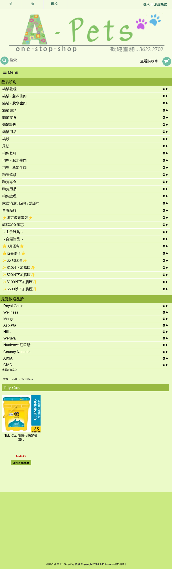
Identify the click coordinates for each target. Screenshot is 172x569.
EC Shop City (67, 564)
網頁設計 (51, 564)
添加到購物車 (21, 463)
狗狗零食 (9, 182)
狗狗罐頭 (9, 175)
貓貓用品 (9, 132)
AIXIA (8, 358)
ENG (54, 3)
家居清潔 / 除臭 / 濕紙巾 (21, 203)
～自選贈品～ (13, 239)
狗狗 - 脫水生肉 (14, 160)
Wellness (10, 312)
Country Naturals (16, 352)
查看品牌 (9, 210)
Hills (7, 332)
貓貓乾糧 (9, 89)
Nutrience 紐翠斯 (16, 345)
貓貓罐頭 (9, 110)
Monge (8, 319)
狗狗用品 (9, 189)
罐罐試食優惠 (13, 225)
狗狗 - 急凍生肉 (14, 167)
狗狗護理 (9, 196)
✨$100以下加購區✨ (19, 282)
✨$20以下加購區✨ (18, 275)
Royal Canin (13, 306)
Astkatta (9, 325)
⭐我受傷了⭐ (14, 253)
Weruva (9, 338)
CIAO (7, 365)
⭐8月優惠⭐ (13, 246)
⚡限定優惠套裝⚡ (17, 217)
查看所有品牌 (9, 369)
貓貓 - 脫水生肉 (14, 103)
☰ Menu (10, 72)
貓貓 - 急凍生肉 (14, 96)
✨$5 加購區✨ (14, 260)
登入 (146, 4)
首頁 (5, 379)
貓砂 (5, 139)
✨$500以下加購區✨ (19, 289)
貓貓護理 (9, 124)
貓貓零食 (9, 117)
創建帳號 (160, 4)
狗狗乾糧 (9, 153)
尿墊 (5, 146)
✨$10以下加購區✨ (18, 268)
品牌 (14, 379)
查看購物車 (149, 61)
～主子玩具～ (13, 232)
